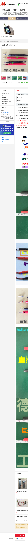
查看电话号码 (6, 112)
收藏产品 (5, 82)
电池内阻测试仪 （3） (6, 101)
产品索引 (3, 137)
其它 (8, 41)
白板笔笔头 (25, 520)
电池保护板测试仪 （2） (7, 99)
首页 (1, 41)
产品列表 (4, 41)
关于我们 (11, 539)
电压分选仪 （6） (5, 97)
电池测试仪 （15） (6, 93)
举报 (11, 82)
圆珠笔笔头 (19, 520)
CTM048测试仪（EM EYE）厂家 (7, 36)
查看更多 (7, 122)
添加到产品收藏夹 (5, 139)
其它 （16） (4, 103)
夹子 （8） (4, 95)
